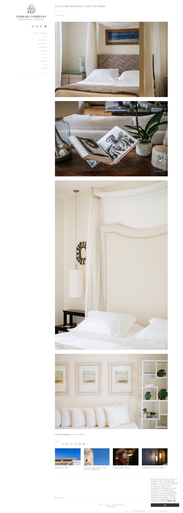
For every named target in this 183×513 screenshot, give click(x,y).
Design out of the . (158, 511)
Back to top (60, 497)
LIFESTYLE (43, 50)
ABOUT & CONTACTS (40, 33)
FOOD (45, 36)
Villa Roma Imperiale (63, 434)
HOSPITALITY (42, 40)
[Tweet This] (67, 444)
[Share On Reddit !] (80, 444)
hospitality (60, 15)
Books (45, 57)
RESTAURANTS (42, 43)
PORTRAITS (43, 47)
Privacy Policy (111, 506)
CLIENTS (44, 68)
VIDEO (45, 64)
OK (165, 505)
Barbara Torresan (140, 511)
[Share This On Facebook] (63, 444)
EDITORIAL (43, 61)
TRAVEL (44, 54)
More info (171, 500)
